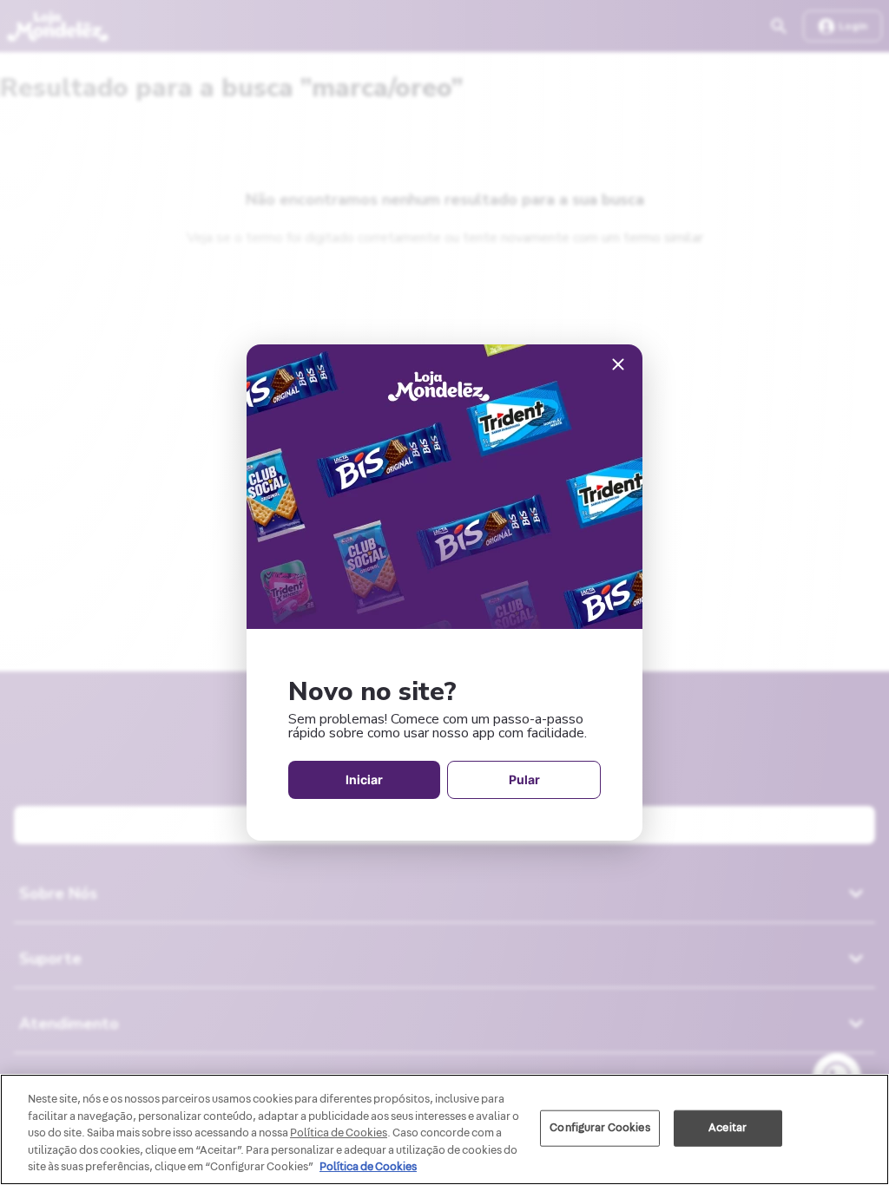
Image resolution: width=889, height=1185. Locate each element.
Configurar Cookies (599, 1128)
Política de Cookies (368, 1167)
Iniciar (364, 779)
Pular (524, 779)
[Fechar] (618, 365)
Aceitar (727, 1128)
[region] (444, 1129)
